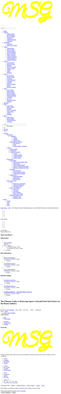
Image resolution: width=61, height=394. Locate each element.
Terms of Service (21, 385)
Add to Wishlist (11, 313)
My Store (6, 377)
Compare (8, 250)
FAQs (43, 385)
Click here (23, 391)
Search (5, 375)
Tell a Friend (7, 319)
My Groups (7, 367)
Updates (6, 324)
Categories (6, 374)
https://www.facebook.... (10, 257)
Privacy (13, 385)
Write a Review (4, 314)
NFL (9, 208)
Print (5, 317)
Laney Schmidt (7, 242)
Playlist (5, 363)
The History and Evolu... (10, 280)
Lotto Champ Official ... (10, 269)
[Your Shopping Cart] (4, 127)
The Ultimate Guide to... (10, 263)
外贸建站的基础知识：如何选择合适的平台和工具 (18, 292)
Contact (38, 385)
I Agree (13, 392)
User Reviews (7, 323)
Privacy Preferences (6, 392)
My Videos (6, 361)
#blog (9, 245)
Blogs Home (4, 208)
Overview (6, 321)
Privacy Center (30, 385)
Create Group (7, 370)
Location (6, 368)
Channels (6, 360)
